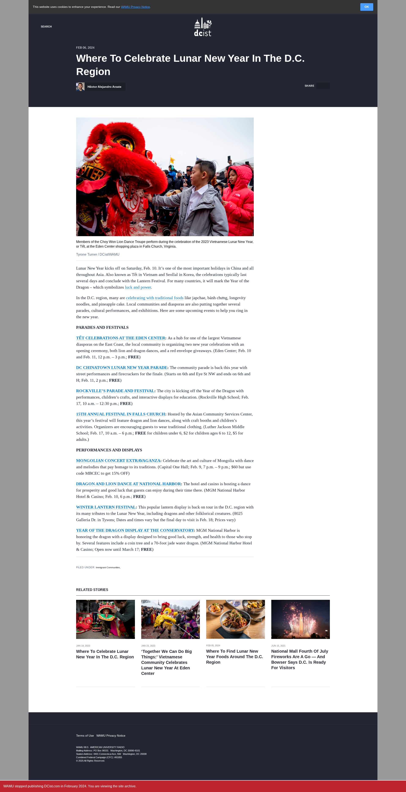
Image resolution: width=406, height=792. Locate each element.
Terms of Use (85, 735)
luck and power (138, 287)
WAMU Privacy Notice (135, 6)
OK (367, 6)
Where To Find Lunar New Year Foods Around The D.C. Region (234, 657)
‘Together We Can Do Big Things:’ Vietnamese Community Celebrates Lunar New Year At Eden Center (166, 662)
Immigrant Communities (108, 567)
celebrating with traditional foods (155, 297)
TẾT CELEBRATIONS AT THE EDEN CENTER (120, 338)
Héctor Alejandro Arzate (104, 86)
